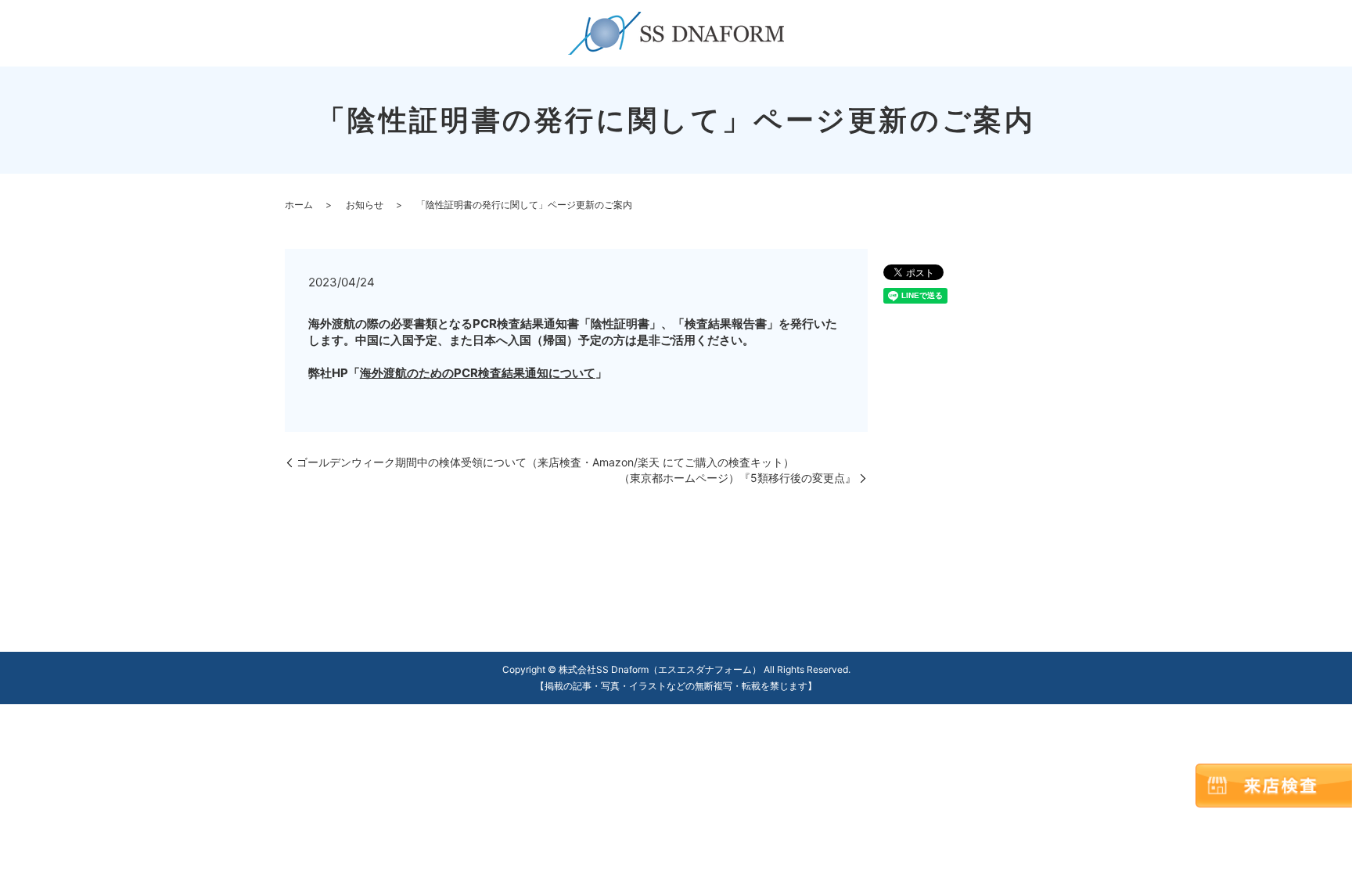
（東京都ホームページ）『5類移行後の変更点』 (737, 477)
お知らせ (364, 204)
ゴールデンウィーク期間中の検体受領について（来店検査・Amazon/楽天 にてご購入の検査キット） (545, 462)
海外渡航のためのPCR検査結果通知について (477, 372)
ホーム (299, 204)
